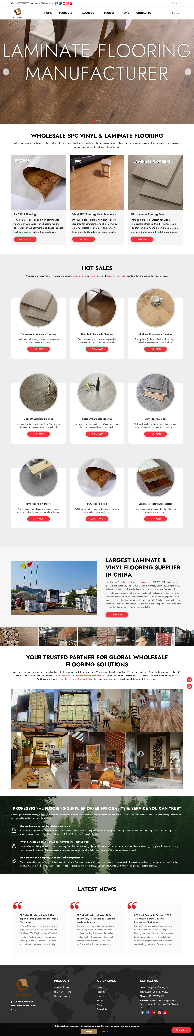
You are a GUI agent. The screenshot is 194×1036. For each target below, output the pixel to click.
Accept (89, 1031)
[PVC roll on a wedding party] (97, 760)
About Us (101, 996)
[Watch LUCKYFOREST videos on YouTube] (64, 3)
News (99, 1004)
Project (100, 1000)
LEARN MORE (25, 239)
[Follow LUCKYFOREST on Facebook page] (56, 3)
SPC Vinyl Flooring (62, 991)
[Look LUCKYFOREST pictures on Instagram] (67, 3)
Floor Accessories (62, 996)
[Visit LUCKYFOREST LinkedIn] (60, 3)
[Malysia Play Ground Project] (154, 760)
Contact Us (102, 1009)
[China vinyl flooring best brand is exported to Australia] (32, 710)
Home (99, 987)
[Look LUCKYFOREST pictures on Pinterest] (71, 3)
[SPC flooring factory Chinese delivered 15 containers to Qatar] (75, 710)
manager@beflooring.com (44, 3)
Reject (105, 1031)
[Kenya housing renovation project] (118, 710)
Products (101, 991)
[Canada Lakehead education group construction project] (161, 710)
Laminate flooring (62, 987)
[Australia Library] (39, 760)
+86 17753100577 (21, 3)
